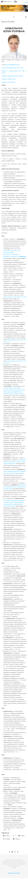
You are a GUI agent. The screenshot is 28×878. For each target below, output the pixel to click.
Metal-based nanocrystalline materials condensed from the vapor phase (15, 486)
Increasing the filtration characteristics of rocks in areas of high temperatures (15, 461)
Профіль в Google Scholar (9, 79)
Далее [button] (26, 8)
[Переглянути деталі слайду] (14, 8)
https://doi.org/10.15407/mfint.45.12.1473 (15, 297)
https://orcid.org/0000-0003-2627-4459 (12, 68)
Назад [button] (2, 8)
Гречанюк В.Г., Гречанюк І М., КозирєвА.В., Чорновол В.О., (15, 256)
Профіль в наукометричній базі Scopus (12, 76)
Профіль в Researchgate (8, 82)
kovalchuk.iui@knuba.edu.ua (12, 64)
